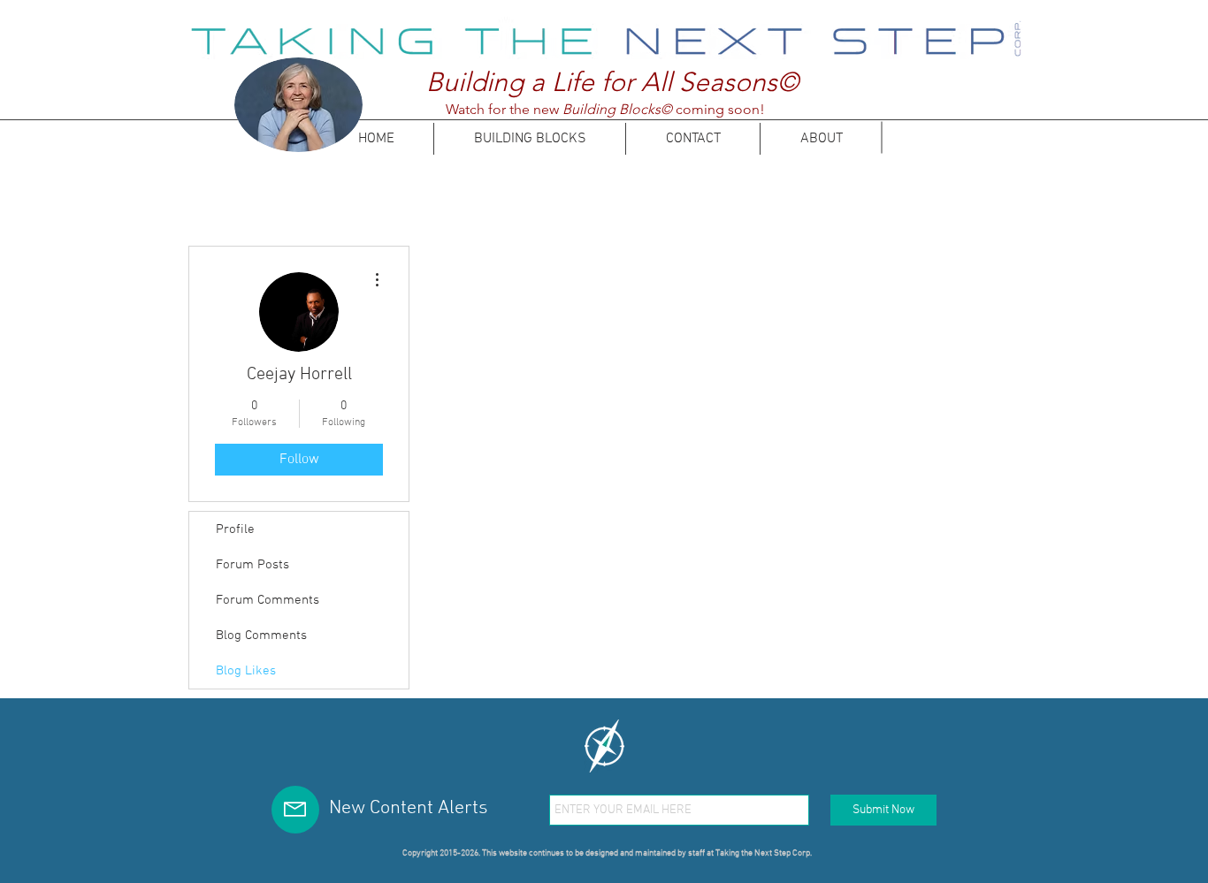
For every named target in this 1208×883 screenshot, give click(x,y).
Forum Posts (252, 565)
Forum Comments (267, 600)
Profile (235, 529)
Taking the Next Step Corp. (763, 853)
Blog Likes (246, 671)
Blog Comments (261, 635)
